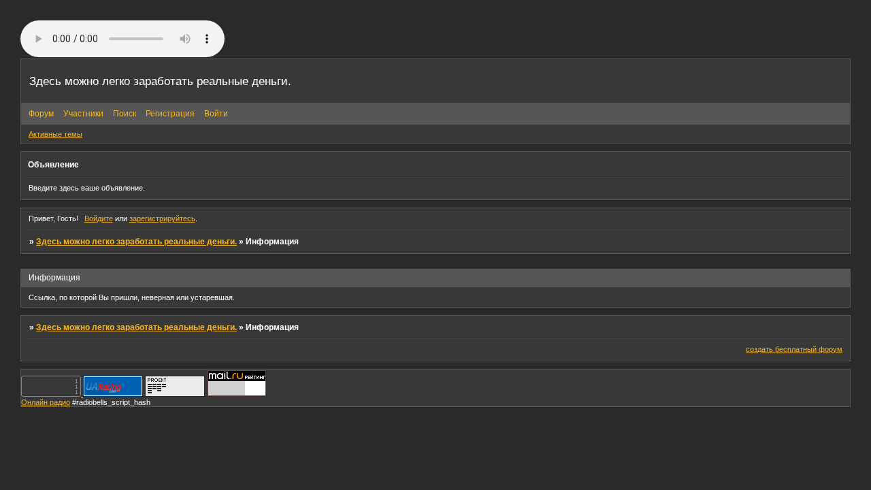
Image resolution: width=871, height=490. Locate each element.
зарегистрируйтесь (162, 218)
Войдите (98, 218)
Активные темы (55, 134)
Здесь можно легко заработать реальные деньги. (136, 241)
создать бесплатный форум (794, 349)
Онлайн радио (45, 402)
